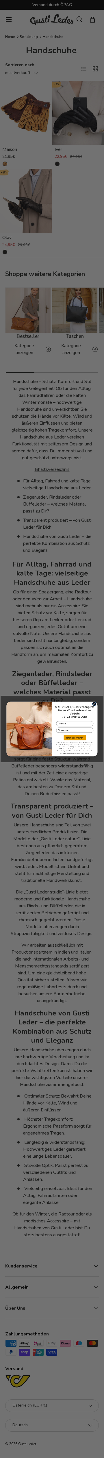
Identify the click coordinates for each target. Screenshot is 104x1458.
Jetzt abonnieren (74, 737)
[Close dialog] (94, 704)
